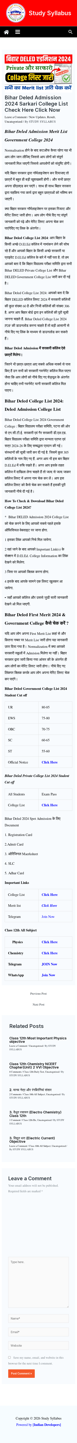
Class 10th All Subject (34, 1094)
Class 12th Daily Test (33, 1071)
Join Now (48, 974)
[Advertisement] (38, 1228)
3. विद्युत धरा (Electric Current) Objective (32, 1139)
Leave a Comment (16, 117)
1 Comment (15, 1120)
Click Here (50, 952)
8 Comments (15, 1071)
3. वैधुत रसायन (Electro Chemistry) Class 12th (35, 1114)
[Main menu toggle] (18, 32)
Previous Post (38, 993)
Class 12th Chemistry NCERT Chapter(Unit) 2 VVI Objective (34, 1065)
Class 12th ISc (29, 1120)
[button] (70, 32)
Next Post (38, 1004)
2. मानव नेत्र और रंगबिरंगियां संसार (30, 1090)
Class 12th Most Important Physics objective (38, 1040)
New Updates (37, 117)
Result (51, 117)
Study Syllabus (50, 13)
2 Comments (15, 1094)
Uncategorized (13, 121)
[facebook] (6, 32)
